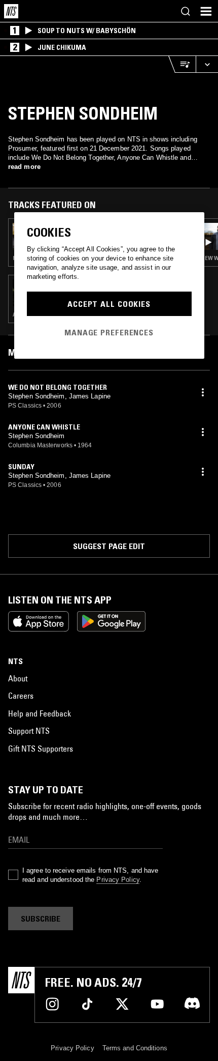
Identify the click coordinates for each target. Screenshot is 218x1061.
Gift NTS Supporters (40, 748)
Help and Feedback (39, 713)
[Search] (185, 11)
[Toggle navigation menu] (206, 11)
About (17, 678)
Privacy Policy (117, 879)
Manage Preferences (109, 332)
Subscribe (40, 918)
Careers (20, 696)
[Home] (11, 11)
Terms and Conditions (134, 1048)
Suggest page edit (109, 546)
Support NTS (29, 731)
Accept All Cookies (109, 304)
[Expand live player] (207, 64)
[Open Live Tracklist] (182, 64)
